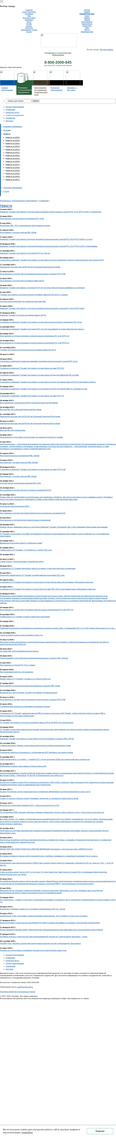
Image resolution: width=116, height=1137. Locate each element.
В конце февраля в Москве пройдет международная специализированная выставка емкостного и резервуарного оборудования (51, 930)
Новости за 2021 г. (13, 153)
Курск (29, 22)
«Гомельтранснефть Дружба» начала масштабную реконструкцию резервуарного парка (35, 746)
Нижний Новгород (87, 14)
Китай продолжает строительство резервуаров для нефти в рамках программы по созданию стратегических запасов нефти (50, 923)
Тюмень (87, 18)
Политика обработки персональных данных (17, 992)
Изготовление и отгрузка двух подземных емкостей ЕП (22, 281)
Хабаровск (29, 20)
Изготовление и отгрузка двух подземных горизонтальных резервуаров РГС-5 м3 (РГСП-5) (37, 610)
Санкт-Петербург (29, 12)
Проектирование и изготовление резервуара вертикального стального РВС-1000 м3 (34, 658)
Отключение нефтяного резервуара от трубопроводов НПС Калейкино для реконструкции (36, 753)
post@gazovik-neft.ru (25, 987)
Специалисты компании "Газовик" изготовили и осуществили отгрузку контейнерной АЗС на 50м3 (39, 375)
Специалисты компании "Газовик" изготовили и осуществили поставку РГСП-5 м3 (33, 469)
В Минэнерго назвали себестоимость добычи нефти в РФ (23, 766)
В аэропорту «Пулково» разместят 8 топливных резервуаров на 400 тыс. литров (32, 909)
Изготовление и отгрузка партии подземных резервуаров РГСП (25, 490)
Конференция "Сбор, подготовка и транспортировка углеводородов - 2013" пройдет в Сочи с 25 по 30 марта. (44, 916)
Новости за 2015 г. (13, 171)
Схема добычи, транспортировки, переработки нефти (22, 562)
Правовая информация (12, 127)
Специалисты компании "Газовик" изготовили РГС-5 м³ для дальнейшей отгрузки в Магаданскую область (42, 329)
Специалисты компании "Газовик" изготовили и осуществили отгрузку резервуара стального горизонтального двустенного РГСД (52, 260)
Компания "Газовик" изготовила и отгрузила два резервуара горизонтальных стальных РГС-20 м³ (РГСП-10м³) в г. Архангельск (50, 212)
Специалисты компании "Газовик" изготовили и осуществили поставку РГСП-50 (32, 368)
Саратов (29, 10)
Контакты (9, 121)
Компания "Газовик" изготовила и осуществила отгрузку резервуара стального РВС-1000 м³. (37, 739)
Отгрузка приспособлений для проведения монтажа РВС (23, 301)
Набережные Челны (29, 30)
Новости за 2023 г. (13, 146)
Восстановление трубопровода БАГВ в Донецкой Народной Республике (29, 403)
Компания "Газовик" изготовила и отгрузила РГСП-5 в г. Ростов (25, 253)
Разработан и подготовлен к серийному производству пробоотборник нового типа (33, 950)
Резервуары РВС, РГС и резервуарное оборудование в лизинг (25, 226)
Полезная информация (12, 188)
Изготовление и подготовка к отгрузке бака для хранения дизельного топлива (31, 437)
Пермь (29, 24)
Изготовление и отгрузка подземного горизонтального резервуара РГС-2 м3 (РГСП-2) (35, 343)
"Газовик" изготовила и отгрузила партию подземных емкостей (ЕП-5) (28, 350)
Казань (29, 26)
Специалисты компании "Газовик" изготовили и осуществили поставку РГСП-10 (32, 396)
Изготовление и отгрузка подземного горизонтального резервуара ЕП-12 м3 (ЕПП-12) (34, 336)
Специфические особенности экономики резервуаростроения (25, 707)
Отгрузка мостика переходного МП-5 (14, 506)
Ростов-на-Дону (29, 18)
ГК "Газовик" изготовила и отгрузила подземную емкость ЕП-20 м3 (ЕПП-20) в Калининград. (37, 723)
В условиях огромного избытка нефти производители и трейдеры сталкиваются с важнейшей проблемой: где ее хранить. (49, 856)
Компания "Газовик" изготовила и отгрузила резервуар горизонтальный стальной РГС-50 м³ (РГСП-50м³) (42, 308)
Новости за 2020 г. (13, 155)
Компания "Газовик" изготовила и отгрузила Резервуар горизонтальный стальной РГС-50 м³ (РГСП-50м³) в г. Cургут (46, 239)
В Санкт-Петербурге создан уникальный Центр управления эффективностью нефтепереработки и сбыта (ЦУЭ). (45, 792)
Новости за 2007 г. (13, 180)
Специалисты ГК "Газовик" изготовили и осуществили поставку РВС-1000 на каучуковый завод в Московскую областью (47, 589)
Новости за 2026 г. (13, 137)
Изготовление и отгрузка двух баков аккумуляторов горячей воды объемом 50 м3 (32, 513)
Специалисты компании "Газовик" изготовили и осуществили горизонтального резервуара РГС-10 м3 (41, 322)
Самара (87, 12)
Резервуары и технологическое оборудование (18, 201)
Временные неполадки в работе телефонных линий (21, 543)
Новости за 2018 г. (13, 161)
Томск (87, 16)
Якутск (87, 30)
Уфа (29, 16)
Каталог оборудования (15, 107)
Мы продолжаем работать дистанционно (16, 672)
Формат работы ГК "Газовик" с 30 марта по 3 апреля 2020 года (25, 679)
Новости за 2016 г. (13, 168)
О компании (10, 110)
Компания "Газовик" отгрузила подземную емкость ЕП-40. (23, 315)
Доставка (7, 130)
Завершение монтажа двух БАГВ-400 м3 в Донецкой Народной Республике (30, 423)
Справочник (10, 118)
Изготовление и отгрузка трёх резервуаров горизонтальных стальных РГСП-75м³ (33, 274)
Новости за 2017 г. (13, 165)
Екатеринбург (87, 22)
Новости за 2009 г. (13, 176)
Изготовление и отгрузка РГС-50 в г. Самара (17, 665)
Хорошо (100, 1131)
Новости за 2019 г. (13, 158)
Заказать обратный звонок (11, 67)
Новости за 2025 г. (13, 140)
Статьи (6, 191)
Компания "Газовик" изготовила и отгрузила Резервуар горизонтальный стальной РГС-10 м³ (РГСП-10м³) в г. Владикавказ (48, 246)
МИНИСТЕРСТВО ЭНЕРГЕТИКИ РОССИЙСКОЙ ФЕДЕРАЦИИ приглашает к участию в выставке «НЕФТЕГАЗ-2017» (46, 849)
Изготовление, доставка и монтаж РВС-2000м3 (19, 463)
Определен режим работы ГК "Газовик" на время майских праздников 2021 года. (32, 575)
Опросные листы (12, 113)
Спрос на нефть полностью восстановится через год (21, 635)
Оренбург (29, 28)
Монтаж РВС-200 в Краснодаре (12, 430)
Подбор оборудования (15, 115)
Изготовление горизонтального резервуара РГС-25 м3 (22, 219)
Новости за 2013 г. (13, 174)
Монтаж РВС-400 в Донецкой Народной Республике (21, 410)
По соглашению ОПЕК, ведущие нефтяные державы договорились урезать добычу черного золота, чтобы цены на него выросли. (52, 812)
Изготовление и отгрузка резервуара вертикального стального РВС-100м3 (30, 686)
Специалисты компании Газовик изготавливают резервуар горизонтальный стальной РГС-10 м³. (39, 361)
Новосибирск (87, 24)
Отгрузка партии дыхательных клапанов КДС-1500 (20, 483)
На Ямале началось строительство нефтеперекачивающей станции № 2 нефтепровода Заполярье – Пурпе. (44, 937)
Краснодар (87, 26)
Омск (87, 28)
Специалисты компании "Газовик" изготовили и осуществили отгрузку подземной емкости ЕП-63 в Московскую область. (48, 382)
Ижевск (87, 20)
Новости (6, 206)
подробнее (27, 1132)
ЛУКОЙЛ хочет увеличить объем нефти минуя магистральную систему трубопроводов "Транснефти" (40, 943)
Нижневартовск (87, 32)
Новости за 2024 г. (13, 143)
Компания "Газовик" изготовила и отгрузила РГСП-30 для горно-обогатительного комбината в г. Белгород (42, 288)
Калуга (29, 32)
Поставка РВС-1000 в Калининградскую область (19, 651)
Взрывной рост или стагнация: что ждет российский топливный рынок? (28, 693)
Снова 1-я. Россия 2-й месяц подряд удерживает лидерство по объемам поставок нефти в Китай (39, 798)
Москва (87, 10)
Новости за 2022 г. (13, 150)
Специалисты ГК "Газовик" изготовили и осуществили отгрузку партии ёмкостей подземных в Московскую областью (46, 582)
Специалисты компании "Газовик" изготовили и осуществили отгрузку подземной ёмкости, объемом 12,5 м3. (44, 389)
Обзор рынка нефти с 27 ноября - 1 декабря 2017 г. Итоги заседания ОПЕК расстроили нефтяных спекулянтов (45, 759)
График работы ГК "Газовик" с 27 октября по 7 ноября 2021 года (26, 550)
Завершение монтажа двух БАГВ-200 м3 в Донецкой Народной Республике (30, 267)
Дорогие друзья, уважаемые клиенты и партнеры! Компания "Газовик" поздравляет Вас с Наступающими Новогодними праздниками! (54, 527)
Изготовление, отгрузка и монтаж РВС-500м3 (18, 233)
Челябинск (29, 14)
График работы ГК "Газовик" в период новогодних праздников (25, 617)
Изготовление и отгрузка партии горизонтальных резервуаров (25, 520)
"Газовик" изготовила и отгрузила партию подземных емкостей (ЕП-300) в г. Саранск (34, 295)
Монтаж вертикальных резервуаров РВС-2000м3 (19, 456)
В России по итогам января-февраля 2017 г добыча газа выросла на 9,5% (29, 805)
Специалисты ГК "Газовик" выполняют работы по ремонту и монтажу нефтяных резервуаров (37, 568)
